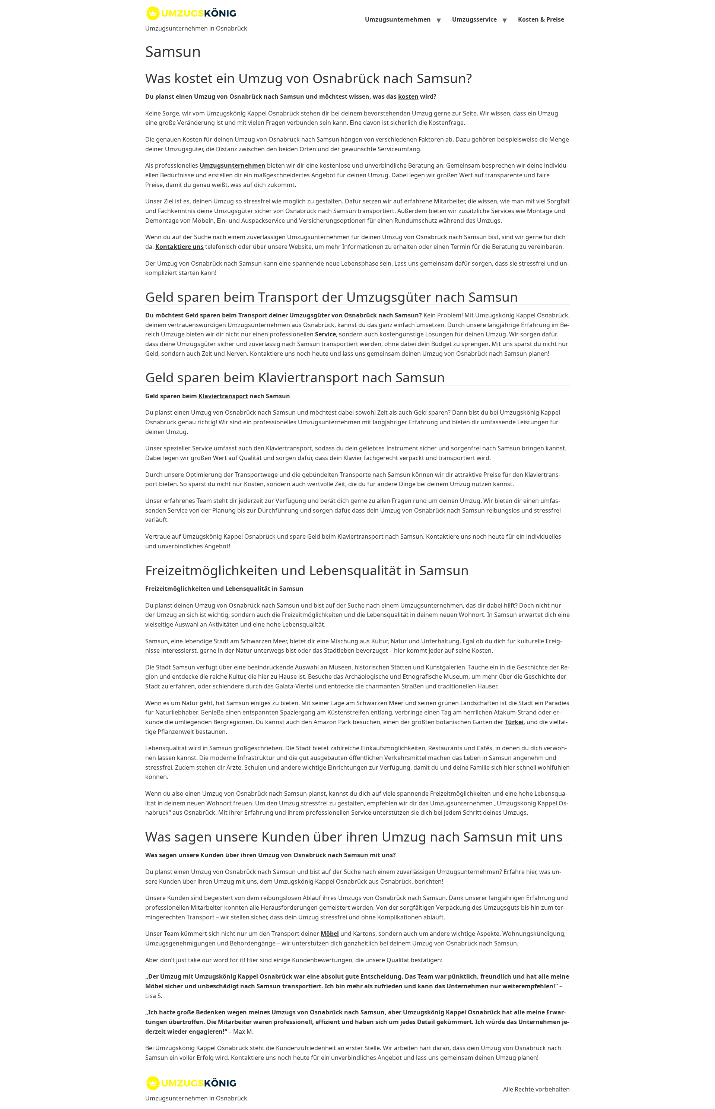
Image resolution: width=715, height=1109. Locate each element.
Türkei (514, 722)
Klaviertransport (223, 396)
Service (325, 334)
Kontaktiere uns (179, 247)
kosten (408, 96)
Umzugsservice (474, 19)
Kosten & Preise (541, 19)
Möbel (330, 933)
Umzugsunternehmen (398, 19)
